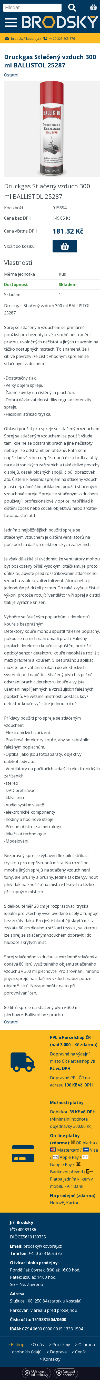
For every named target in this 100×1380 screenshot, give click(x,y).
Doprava (58, 1352)
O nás (38, 1344)
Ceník (80, 1352)
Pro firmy (61, 1344)
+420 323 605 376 (62, 38)
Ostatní (11, 75)
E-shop (17, 1344)
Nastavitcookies (69, 1373)
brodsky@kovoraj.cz (26, 38)
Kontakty (52, 1359)
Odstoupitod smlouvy (39, 1373)
